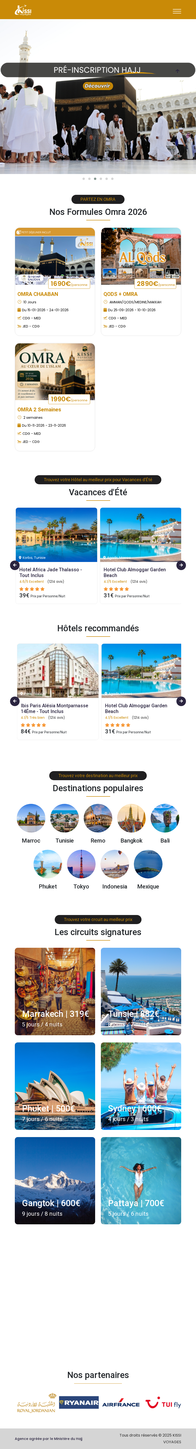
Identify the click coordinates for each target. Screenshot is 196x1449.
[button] (84, 178)
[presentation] (177, 71)
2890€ (156, 283)
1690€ (69, 283)
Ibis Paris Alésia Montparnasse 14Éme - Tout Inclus (53, 708)
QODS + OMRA (120, 294)
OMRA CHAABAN (37, 294)
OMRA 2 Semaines (39, 410)
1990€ (69, 399)
